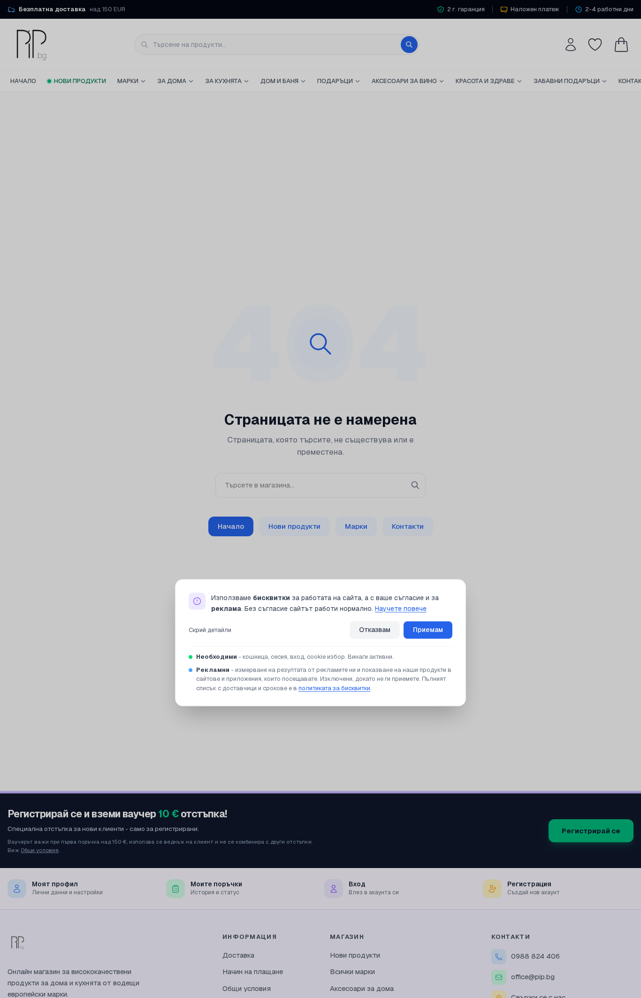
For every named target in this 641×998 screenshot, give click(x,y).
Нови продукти (80, 81)
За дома (171, 81)
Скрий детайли (210, 630)
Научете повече (401, 608)
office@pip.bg (533, 976)
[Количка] (621, 44)
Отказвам (374, 630)
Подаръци (335, 81)
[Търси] (409, 44)
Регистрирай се (591, 830)
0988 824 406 (535, 956)
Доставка (238, 955)
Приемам (428, 630)
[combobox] (277, 44)
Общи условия (40, 849)
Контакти (408, 526)
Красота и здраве (485, 81)
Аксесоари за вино (404, 81)
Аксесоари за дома (362, 988)
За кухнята (223, 81)
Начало (23, 81)
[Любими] (595, 44)
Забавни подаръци (567, 81)
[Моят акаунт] (570, 44)
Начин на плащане (252, 971)
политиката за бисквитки (334, 688)
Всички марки (352, 971)
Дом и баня (279, 81)
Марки (127, 81)
